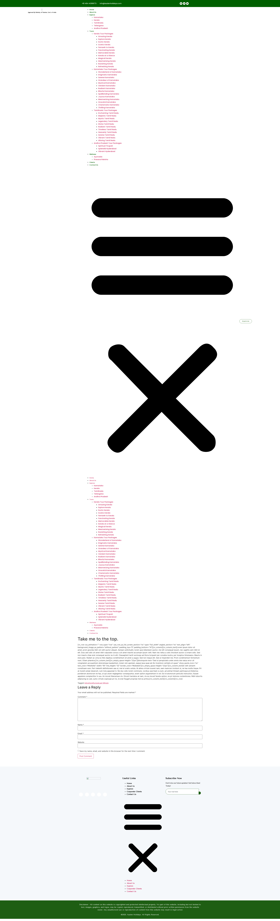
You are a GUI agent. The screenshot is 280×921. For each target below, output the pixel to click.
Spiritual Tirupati (105, 146)
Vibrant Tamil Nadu (106, 137)
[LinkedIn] (93, 794)
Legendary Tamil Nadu (108, 121)
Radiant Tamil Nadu (107, 126)
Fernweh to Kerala (106, 47)
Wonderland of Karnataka (109, 72)
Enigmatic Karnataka (107, 74)
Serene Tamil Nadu (106, 135)
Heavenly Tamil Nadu (107, 132)
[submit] (200, 793)
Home (91, 10)
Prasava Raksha (101, 159)
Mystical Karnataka (107, 83)
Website (81, 742)
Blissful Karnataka (106, 91)
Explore (92, 15)
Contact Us (93, 165)
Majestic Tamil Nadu (107, 116)
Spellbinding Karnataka (108, 94)
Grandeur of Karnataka (108, 80)
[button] (162, 321)
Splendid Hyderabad (107, 148)
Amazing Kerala (105, 36)
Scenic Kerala (104, 44)
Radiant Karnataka (106, 88)
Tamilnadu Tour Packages (105, 110)
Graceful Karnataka (107, 102)
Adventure (88, 683)
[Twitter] (87, 794)
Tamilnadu (98, 23)
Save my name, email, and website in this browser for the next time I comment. (112, 751)
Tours (91, 31)
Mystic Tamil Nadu (106, 118)
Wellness (92, 154)
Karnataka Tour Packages (105, 69)
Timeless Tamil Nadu (107, 129)
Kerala (97, 20)
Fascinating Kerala (106, 50)
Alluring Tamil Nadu (106, 140)
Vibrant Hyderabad (106, 151)
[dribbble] (99, 794)
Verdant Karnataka (106, 85)
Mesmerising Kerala (107, 61)
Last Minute (103, 683)
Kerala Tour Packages (103, 33)
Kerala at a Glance (106, 55)
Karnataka (98, 17)
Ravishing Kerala (105, 64)
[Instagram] (105, 794)
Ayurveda (98, 156)
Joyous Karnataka (106, 96)
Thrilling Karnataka (106, 107)
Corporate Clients (134, 791)
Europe (96, 683)
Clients (92, 162)
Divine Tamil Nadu (106, 124)
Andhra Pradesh (101, 28)
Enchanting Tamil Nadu (108, 113)
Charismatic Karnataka (108, 105)
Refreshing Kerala (106, 66)
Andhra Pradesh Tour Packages (108, 143)
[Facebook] (81, 794)
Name (81, 725)
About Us (92, 12)
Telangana (98, 25)
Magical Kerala (104, 58)
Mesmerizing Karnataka (108, 99)
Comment (82, 697)
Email (81, 733)
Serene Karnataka (106, 77)
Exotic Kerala (104, 42)
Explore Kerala (104, 39)
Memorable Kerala (106, 53)
